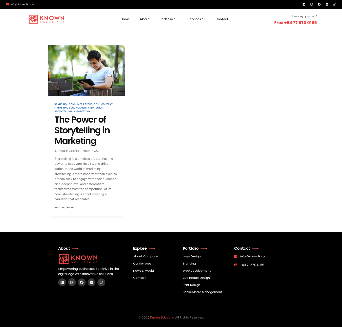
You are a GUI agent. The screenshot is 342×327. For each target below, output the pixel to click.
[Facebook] (319, 4)
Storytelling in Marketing (72, 111)
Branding (60, 104)
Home (125, 19)
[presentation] (86, 70)
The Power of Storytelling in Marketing (82, 130)
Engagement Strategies (87, 107)
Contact (222, 19)
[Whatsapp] (334, 4)
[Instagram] (311, 4)
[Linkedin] (303, 4)
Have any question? (304, 16)
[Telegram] (327, 4)
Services (194, 19)
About (145, 19)
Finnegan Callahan (68, 150)
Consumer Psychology (84, 104)
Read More (64, 207)
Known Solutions (162, 317)
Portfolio (166, 19)
